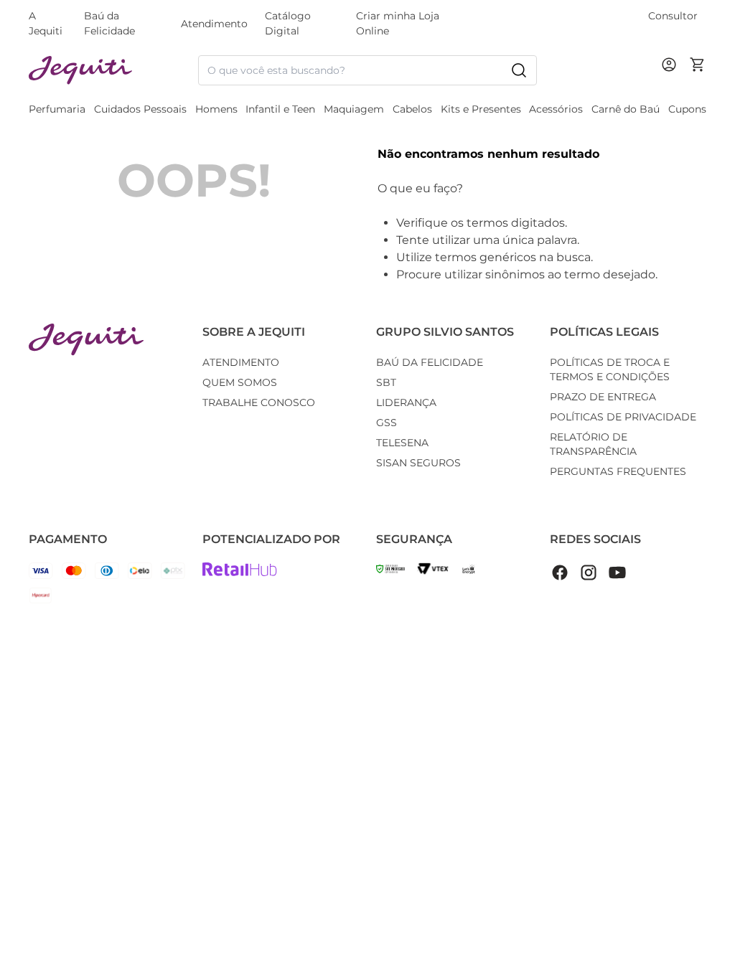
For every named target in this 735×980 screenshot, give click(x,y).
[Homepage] (86, 340)
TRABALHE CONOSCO (258, 402)
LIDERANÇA (406, 402)
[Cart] (697, 70)
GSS (386, 422)
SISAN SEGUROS (418, 462)
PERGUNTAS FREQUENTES (618, 471)
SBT (386, 382)
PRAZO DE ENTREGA (603, 396)
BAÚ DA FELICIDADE (429, 362)
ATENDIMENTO (240, 362)
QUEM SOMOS (239, 382)
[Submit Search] (519, 70)
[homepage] (113, 70)
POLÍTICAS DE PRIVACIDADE (623, 416)
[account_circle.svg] (671, 79)
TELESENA (402, 442)
